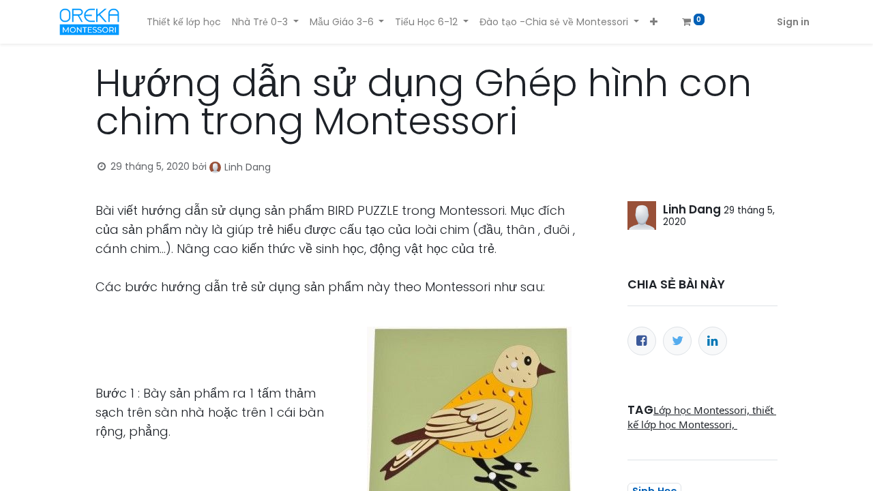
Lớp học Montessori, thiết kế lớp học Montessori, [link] (701, 417)
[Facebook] (641, 341)
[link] (631, 438)
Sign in (793, 22)
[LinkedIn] (712, 341)
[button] (654, 22)
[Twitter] (677, 341)
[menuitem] (183, 22)
